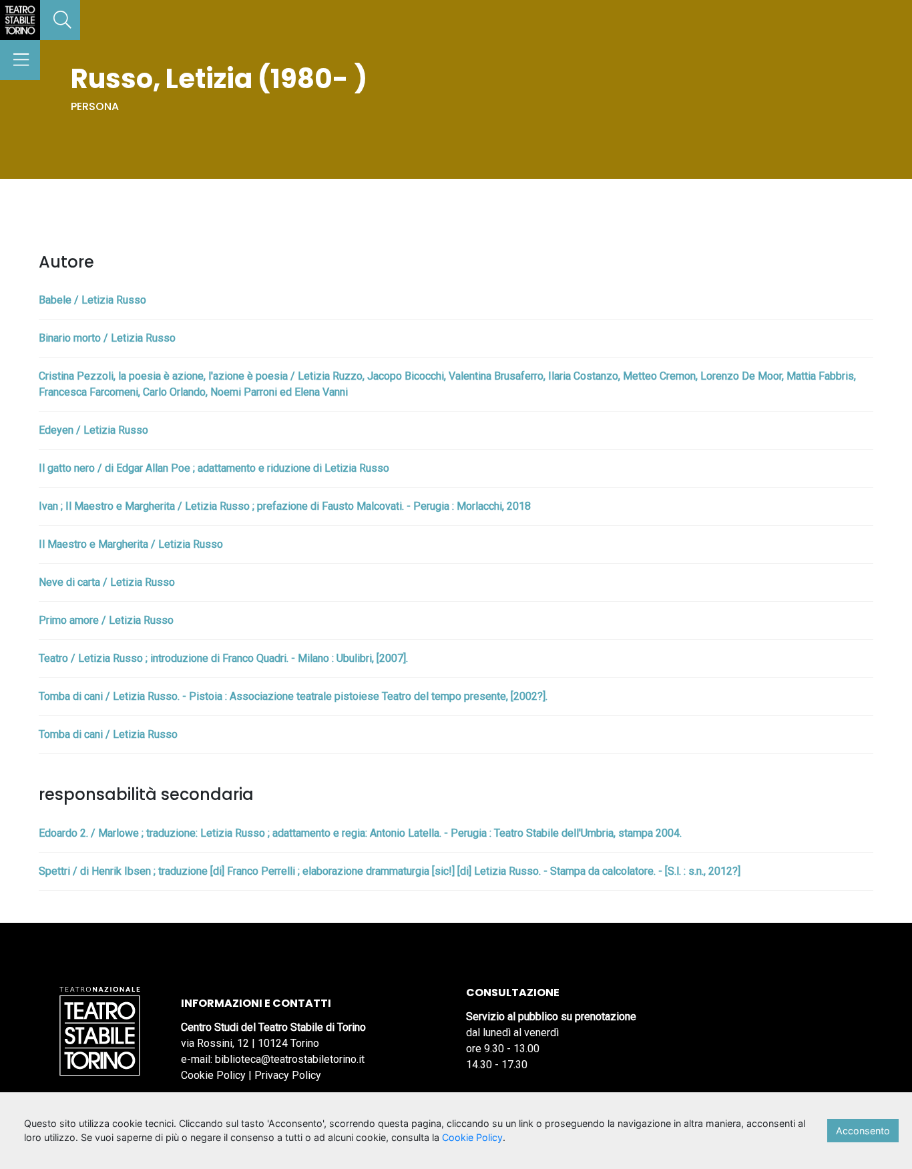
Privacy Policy (287, 1075)
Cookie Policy (213, 1075)
